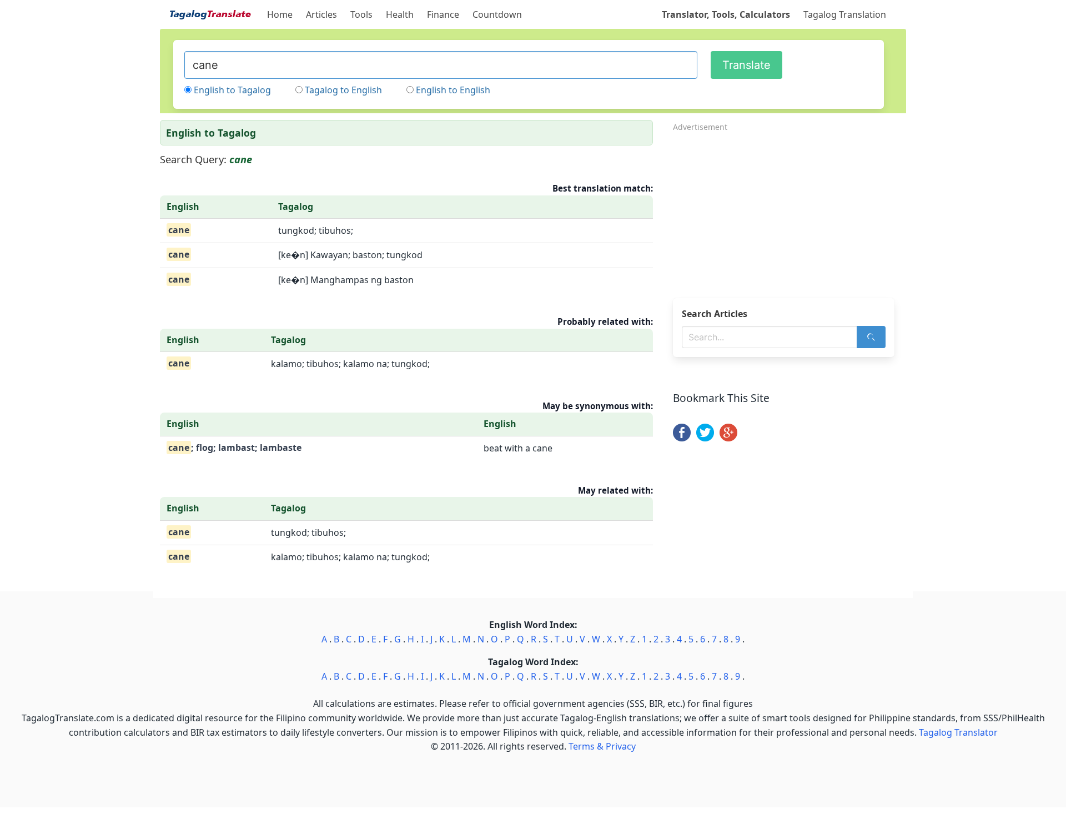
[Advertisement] (789, 211)
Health (400, 14)
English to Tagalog (232, 90)
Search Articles (714, 314)
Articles (321, 14)
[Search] (871, 337)
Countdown (497, 14)
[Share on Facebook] (682, 438)
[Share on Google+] (728, 438)
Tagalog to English (343, 90)
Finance (443, 14)
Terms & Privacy (602, 746)
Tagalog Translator (958, 732)
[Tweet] (705, 438)
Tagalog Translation (844, 14)
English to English (453, 90)
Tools (361, 14)
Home (280, 14)
